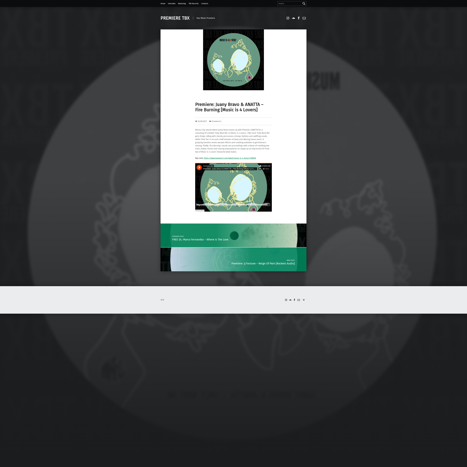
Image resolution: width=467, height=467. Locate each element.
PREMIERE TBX (175, 18)
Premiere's (216, 121)
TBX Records (194, 3)
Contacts (204, 3)
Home (163, 3)
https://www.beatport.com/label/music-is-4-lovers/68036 (230, 158)
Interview (171, 3)
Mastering (182, 3)
